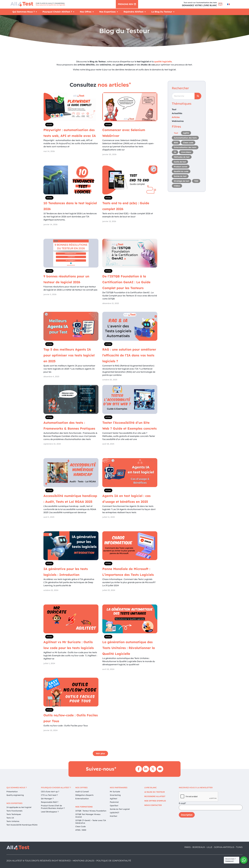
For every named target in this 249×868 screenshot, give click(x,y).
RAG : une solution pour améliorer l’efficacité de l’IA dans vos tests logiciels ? (129, 355)
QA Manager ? (47, 798)
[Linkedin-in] (146, 769)
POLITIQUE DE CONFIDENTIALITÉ (113, 860)
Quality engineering (15, 795)
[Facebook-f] (138, 769)
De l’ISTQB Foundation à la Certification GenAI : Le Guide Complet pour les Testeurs (126, 282)
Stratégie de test (181, 181)
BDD (176, 142)
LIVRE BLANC (150, 787)
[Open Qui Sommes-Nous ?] (36, 11)
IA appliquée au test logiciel (18, 807)
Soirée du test (180, 176)
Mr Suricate (115, 791)
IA (175, 152)
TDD (196, 181)
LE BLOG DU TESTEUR (154, 792)
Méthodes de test (181, 157)
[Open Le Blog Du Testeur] (174, 11)
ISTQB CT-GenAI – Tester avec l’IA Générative (90, 821)
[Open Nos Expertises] (117, 11)
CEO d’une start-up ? (50, 791)
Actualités (177, 113)
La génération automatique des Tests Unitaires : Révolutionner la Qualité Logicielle (128, 648)
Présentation (12, 791)
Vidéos (177, 186)
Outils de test (180, 162)
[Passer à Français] (228, 4)
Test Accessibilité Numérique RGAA (21, 825)
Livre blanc (186, 152)
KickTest (113, 816)
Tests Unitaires (12, 821)
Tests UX (10, 818)
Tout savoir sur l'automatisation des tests (200, 3)
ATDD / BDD (80, 830)
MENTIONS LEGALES (83, 860)
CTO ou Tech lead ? (49, 795)
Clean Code (80, 826)
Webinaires (178, 121)
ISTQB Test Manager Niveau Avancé (87, 815)
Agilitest (113, 798)
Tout (174, 109)
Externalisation (82, 798)
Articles (49, 124)
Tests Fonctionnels (14, 811)
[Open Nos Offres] (93, 11)
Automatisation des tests (185, 138)
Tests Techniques (13, 814)
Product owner (180, 166)
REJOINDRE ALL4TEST (154, 796)
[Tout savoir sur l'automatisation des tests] (220, 4)
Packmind (114, 802)
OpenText (114, 805)
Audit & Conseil (82, 791)
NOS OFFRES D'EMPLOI (155, 801)
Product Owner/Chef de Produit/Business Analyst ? (53, 806)
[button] (100, 753)
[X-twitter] (153, 769)
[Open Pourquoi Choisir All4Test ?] (74, 11)
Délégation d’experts (84, 795)
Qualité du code (181, 171)
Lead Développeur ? (50, 812)
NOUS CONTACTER (153, 805)
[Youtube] (160, 769)
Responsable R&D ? (49, 802)
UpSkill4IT (114, 812)
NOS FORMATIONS (84, 807)
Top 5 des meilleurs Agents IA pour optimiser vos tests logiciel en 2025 (69, 355)
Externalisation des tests (185, 147)
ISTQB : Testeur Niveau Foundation (90, 811)
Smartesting (115, 795)
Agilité (186, 133)
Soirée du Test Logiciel (120, 809)
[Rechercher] (198, 96)
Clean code (188, 142)
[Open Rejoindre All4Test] (145, 11)
